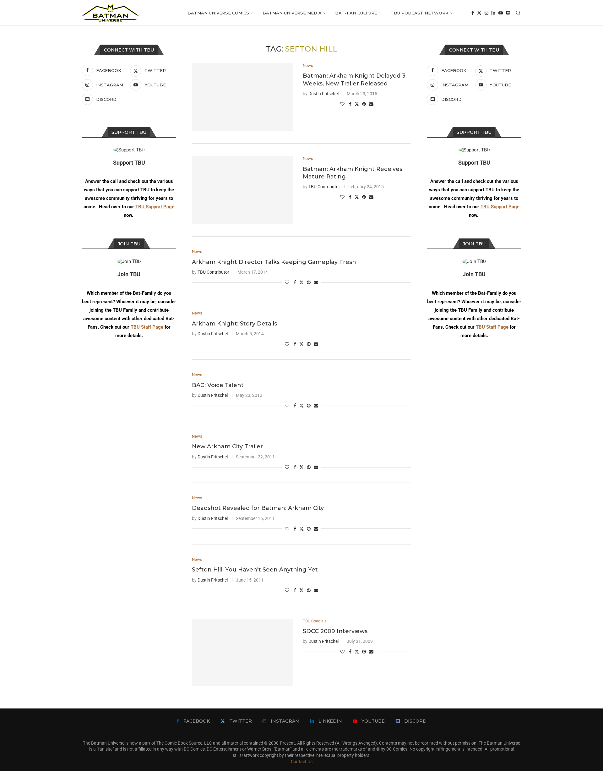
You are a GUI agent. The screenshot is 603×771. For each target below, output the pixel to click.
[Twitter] (479, 12)
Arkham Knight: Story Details (234, 323)
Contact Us (301, 761)
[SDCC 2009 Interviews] (242, 652)
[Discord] (508, 12)
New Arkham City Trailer (227, 446)
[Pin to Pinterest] (364, 104)
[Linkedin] (493, 12)
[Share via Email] (371, 104)
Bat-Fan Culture (356, 12)
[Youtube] (500, 12)
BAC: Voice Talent (218, 385)
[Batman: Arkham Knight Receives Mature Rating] (242, 190)
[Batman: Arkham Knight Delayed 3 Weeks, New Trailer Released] (242, 97)
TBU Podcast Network (419, 12)
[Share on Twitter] (357, 104)
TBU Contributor (324, 186)
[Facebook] (472, 12)
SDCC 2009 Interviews (335, 631)
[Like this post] (342, 104)
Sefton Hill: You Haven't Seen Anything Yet (255, 569)
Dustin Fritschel (323, 93)
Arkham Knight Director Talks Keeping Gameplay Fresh (274, 262)
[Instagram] (486, 12)
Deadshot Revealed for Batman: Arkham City (258, 508)
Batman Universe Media (292, 12)
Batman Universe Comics (218, 12)
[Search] (518, 12)
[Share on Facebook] (350, 104)
